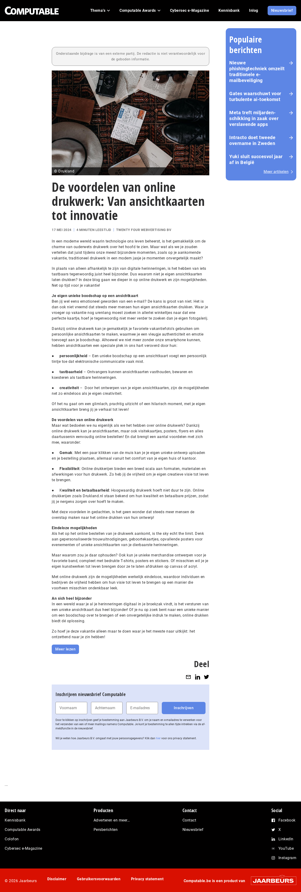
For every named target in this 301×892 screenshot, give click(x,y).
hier (158, 738)
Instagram (287, 858)
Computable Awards (22, 829)
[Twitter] (206, 677)
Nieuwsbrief (193, 829)
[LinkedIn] (197, 677)
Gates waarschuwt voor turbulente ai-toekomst (255, 96)
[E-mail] (188, 677)
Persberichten (106, 829)
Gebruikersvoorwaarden (99, 879)
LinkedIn (285, 839)
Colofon (12, 839)
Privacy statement (147, 879)
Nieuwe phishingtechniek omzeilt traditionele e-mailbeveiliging (257, 71)
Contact (189, 820)
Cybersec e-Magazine (23, 848)
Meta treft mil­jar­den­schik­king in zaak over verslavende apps (253, 118)
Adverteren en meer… (112, 820)
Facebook (287, 820)
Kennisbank (15, 820)
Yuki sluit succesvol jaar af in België (256, 159)
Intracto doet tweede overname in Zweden (252, 140)
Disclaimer (56, 879)
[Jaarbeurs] (271, 880)
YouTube (286, 848)
